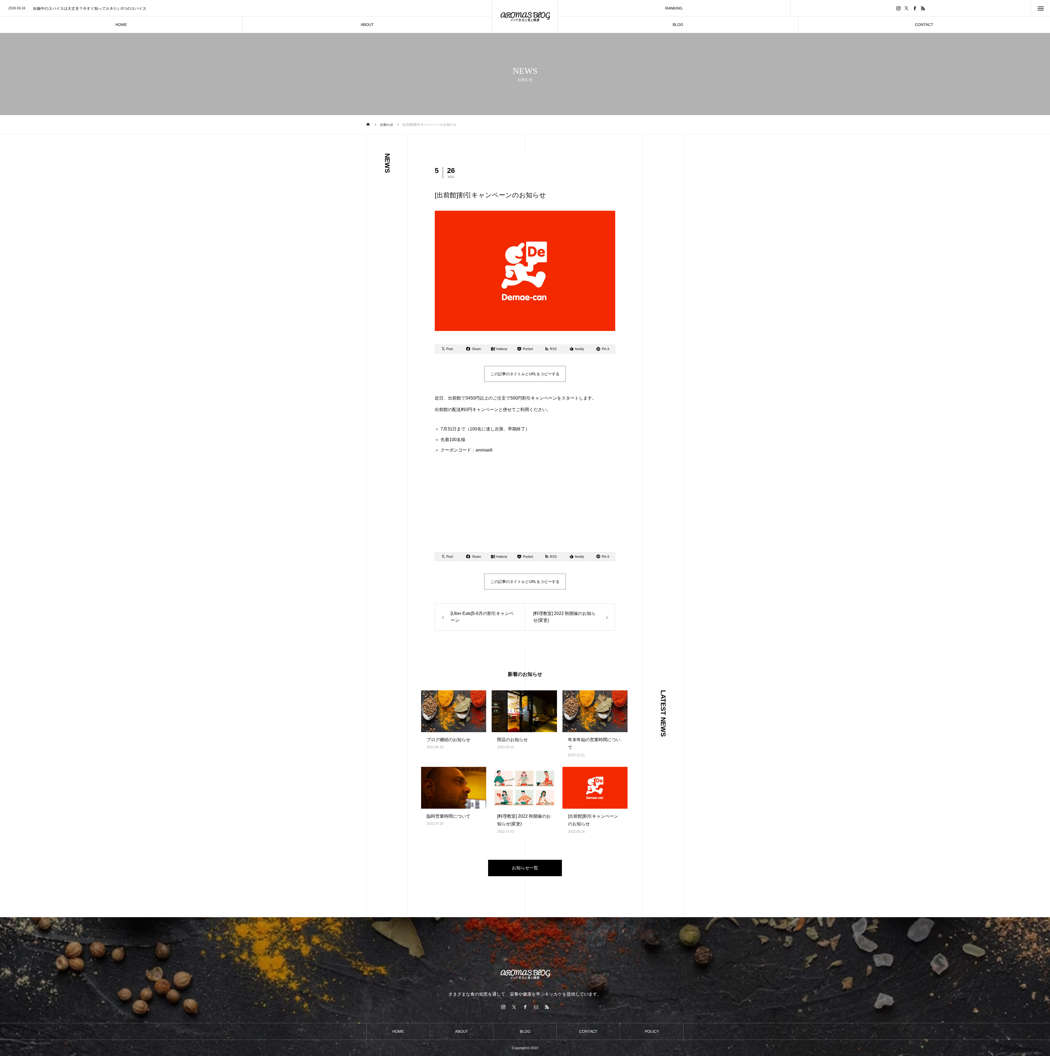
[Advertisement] (525, 500)
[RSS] (923, 8)
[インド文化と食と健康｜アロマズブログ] (525, 16)
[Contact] (536, 1007)
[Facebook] (915, 8)
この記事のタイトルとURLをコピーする (525, 374)
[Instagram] (898, 8)
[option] (246, 8)
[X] (906, 8)
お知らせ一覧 (525, 868)
